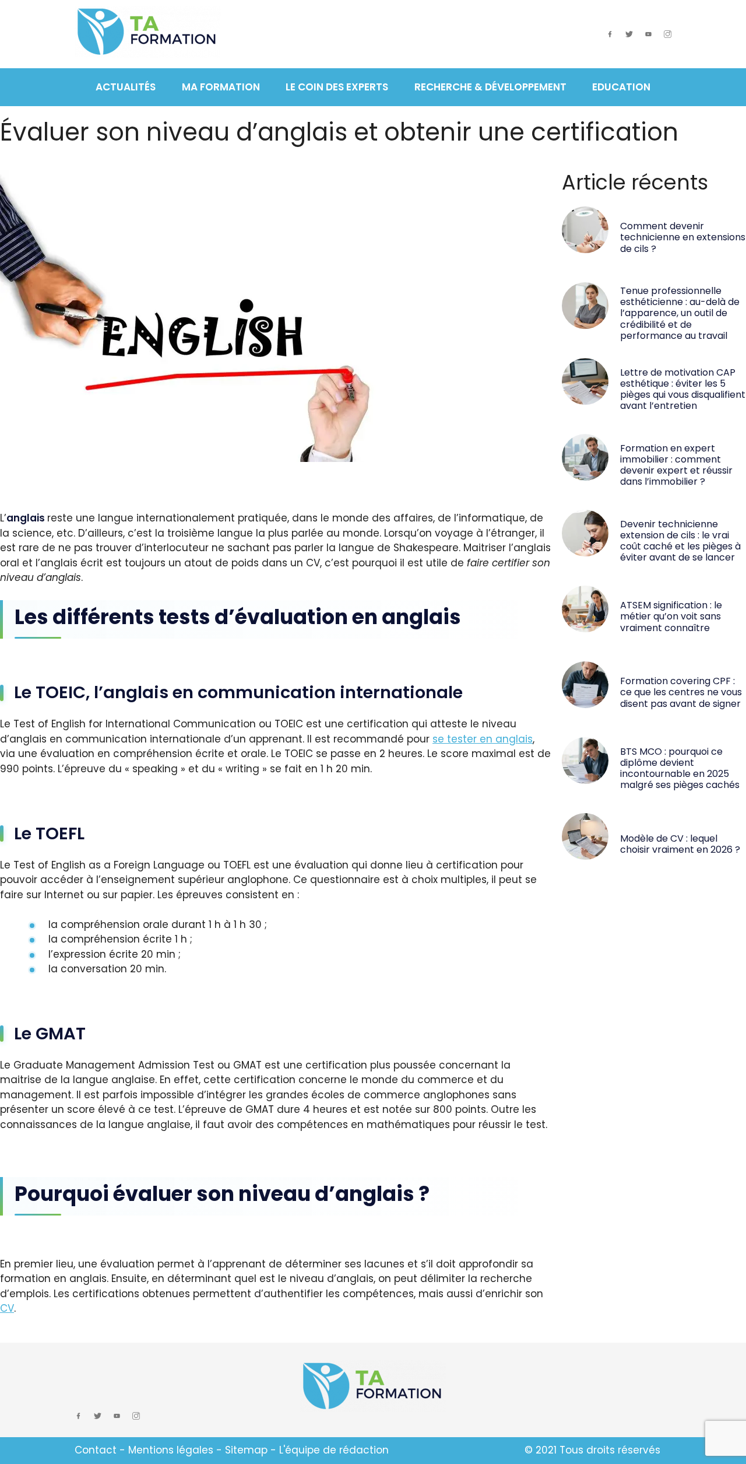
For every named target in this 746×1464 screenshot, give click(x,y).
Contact (96, 1450)
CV (7, 1308)
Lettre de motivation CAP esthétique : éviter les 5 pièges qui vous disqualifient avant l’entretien (682, 389)
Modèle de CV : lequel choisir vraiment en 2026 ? (680, 844)
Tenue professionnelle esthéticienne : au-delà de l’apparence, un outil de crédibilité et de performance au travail (680, 313)
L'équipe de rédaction (334, 1450)
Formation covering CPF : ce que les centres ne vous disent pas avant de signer (681, 692)
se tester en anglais (482, 739)
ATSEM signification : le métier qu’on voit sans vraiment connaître (671, 616)
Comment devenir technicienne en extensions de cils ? (682, 237)
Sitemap (246, 1450)
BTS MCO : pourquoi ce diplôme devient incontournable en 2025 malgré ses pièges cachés (680, 768)
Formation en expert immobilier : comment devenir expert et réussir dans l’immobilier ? (676, 465)
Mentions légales (170, 1450)
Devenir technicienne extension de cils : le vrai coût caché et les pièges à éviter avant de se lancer (680, 541)
